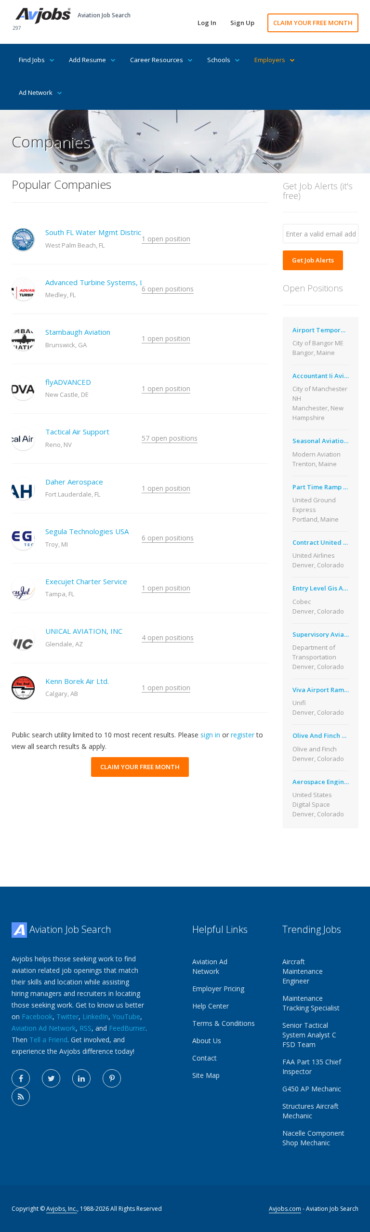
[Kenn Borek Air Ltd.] (23, 687)
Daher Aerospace (74, 481)
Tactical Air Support (77, 431)
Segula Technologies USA (87, 531)
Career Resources (156, 59)
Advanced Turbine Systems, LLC (98, 282)
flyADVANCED (68, 382)
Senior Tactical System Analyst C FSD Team (309, 1035)
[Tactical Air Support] (23, 438)
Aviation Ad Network (44, 1028)
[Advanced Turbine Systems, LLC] (23, 289)
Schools (218, 59)
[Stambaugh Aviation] (23, 339)
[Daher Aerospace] (23, 488)
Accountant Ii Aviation (326, 375)
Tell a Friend (48, 1039)
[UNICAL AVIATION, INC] (23, 638)
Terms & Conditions (223, 1023)
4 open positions (168, 637)
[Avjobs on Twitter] (51, 1078)
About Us (206, 1040)
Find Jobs (32, 59)
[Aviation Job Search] (43, 15)
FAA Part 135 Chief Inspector (311, 1066)
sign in (210, 734)
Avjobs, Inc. (61, 1209)
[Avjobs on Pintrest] (112, 1078)
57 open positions (170, 438)
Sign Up (242, 22)
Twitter (67, 1016)
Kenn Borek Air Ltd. (77, 681)
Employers (269, 59)
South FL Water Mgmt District (94, 232)
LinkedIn (95, 1016)
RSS (85, 1028)
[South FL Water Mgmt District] (23, 239)
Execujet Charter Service (86, 581)
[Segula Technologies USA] (23, 538)
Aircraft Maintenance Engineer (302, 971)
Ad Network (36, 92)
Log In (207, 22)
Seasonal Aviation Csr (325, 440)
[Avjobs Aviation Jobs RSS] (21, 1097)
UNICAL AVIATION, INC (83, 631)
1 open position (166, 238)
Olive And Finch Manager (331, 735)
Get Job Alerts (313, 260)
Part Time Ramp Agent (327, 487)
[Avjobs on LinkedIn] (81, 1078)
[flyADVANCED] (23, 388)
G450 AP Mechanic (311, 1088)
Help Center (210, 1005)
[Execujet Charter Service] (23, 588)
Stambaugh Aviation (77, 332)
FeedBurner (127, 1028)
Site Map (206, 1075)
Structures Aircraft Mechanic (310, 1110)
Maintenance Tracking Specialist (311, 1003)
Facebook (37, 1016)
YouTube (126, 1016)
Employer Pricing (218, 988)
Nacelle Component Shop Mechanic (313, 1137)
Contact (204, 1057)
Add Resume (87, 59)
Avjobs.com (285, 1209)
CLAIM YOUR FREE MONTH (313, 22)
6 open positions (168, 288)
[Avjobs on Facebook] (21, 1078)
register (242, 734)
